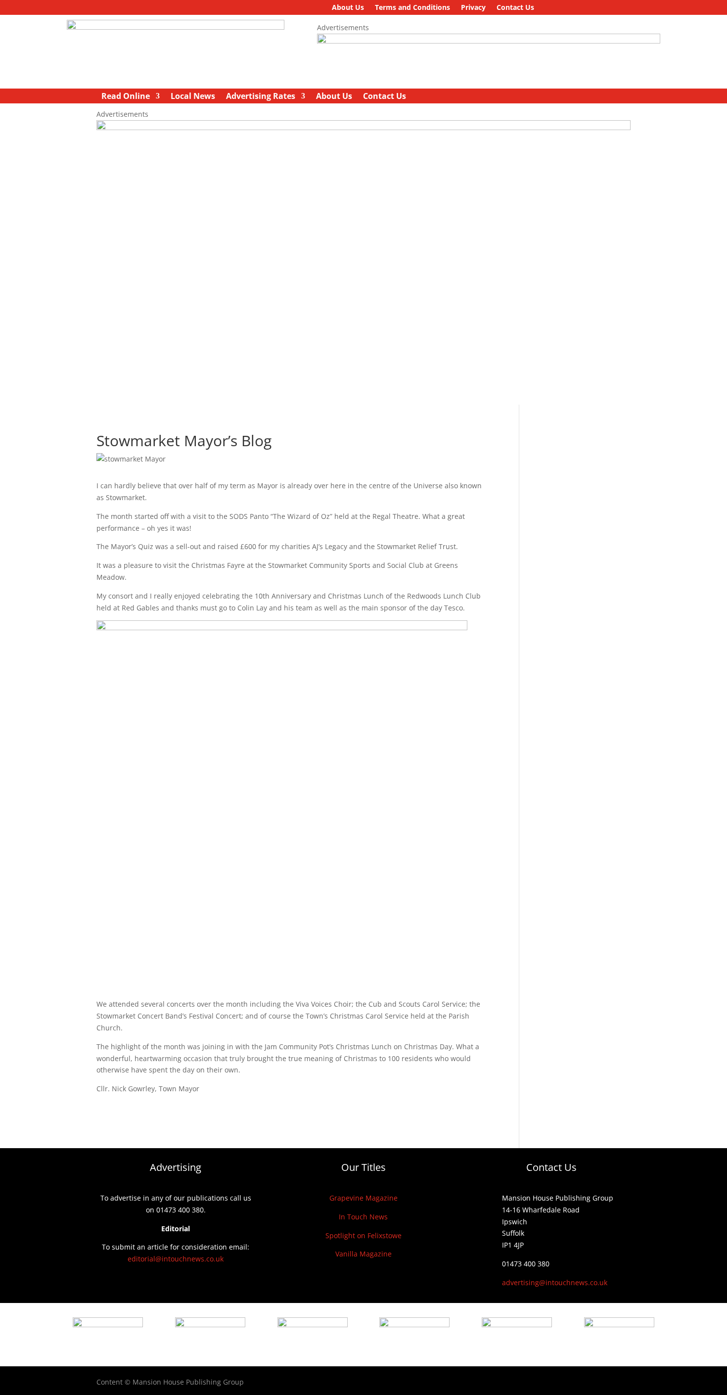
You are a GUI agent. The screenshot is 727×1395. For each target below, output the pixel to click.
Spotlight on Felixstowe (363, 1235)
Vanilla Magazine (363, 1253)
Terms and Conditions (412, 8)
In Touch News (363, 1216)
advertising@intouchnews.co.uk (554, 1282)
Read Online (125, 97)
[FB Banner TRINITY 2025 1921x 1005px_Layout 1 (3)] (363, 127)
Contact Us (515, 8)
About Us (348, 8)
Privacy (473, 8)
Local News (193, 97)
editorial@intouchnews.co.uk (176, 1258)
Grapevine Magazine (363, 1198)
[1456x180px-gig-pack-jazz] (488, 41)
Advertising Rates (260, 97)
